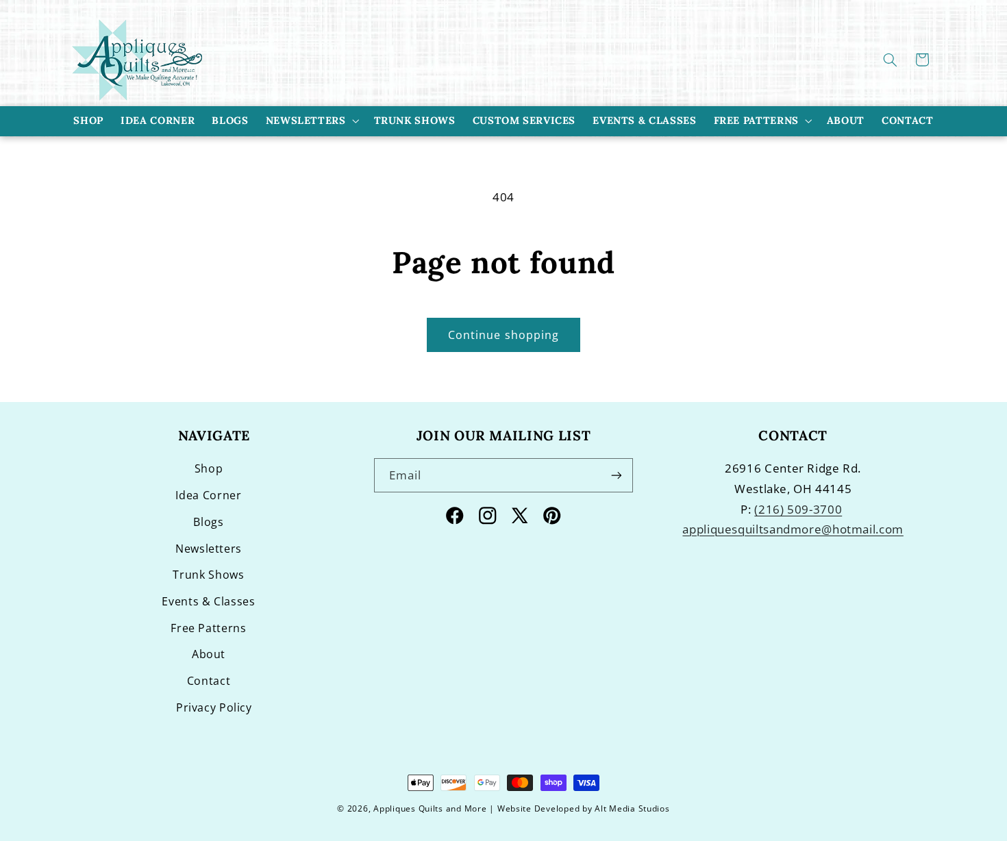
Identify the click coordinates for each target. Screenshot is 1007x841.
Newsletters (306, 120)
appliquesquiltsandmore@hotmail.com (792, 529)
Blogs (208, 521)
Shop (209, 468)
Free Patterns (756, 120)
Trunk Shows (208, 574)
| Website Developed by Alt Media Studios (579, 808)
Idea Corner (208, 495)
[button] (890, 59)
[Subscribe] (616, 475)
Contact (208, 680)
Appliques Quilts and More (429, 808)
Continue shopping (503, 334)
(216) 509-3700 (798, 509)
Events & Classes (208, 601)
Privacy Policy (214, 707)
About (208, 654)
